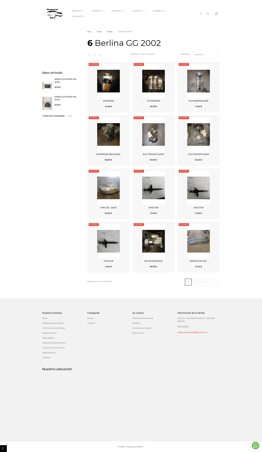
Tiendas (46, 357)
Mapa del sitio (49, 352)
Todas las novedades (53, 115)
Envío (44, 318)
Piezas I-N (97, 10)
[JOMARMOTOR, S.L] (52, 13)
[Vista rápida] (95, 111)
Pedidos (136, 323)
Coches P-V (78, 16)
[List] (100, 54)
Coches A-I (137, 10)
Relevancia (206, 54)
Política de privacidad (52, 323)
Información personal (142, 318)
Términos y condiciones (53, 328)
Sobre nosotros (49, 333)
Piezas (90, 318)
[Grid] (88, 54)
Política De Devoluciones (54, 342)
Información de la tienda (191, 313)
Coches (91, 323)
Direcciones (138, 333)
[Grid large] (94, 55)
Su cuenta (138, 313)
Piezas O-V (117, 10)
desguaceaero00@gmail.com (192, 332)
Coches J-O (158, 10)
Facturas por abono (141, 328)
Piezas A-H (77, 10)
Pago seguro (48, 338)
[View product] (121, 111)
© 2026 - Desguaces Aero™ (131, 446)
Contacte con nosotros (53, 347)
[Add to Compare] (108, 111)
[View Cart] (216, 13)
